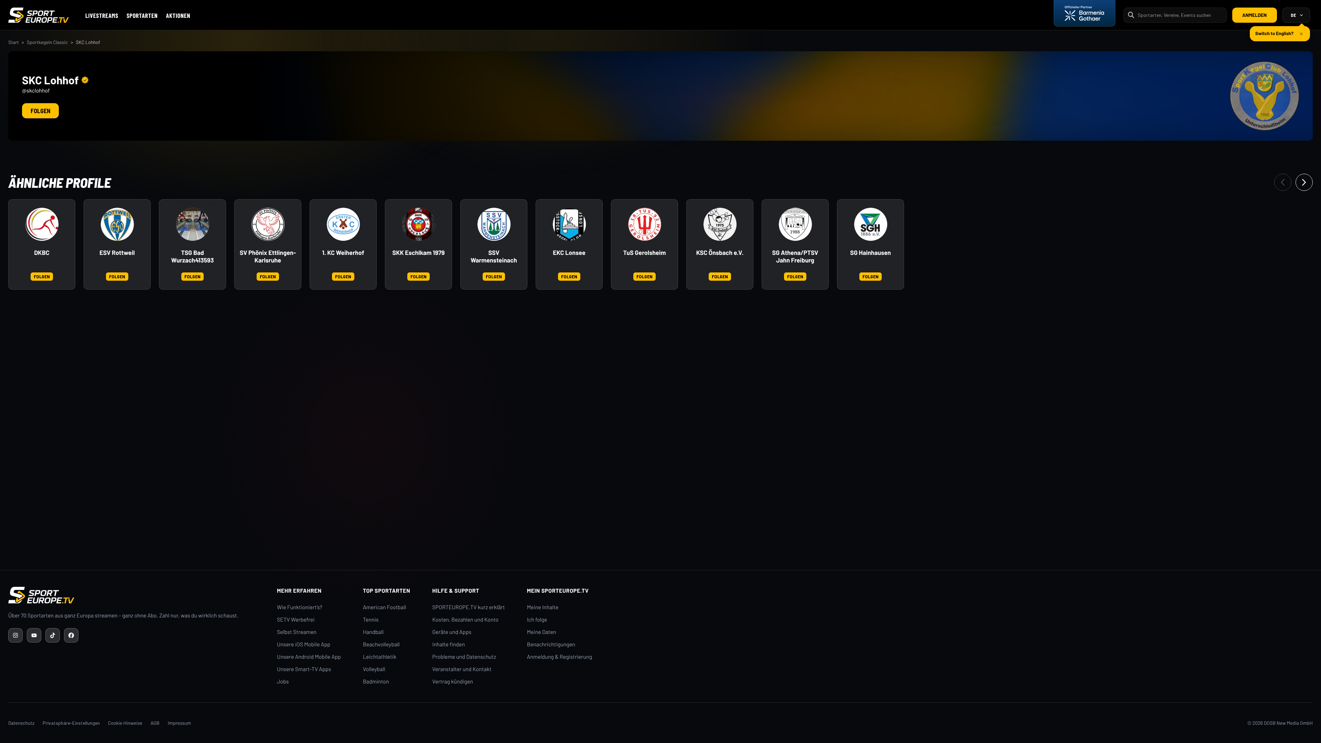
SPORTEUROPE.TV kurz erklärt (468, 607)
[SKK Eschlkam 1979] (418, 224)
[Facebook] (71, 635)
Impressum (179, 723)
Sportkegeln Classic (47, 42)
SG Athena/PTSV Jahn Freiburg (795, 256)
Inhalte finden (448, 644)
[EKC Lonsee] (569, 224)
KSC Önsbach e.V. (720, 252)
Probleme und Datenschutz (464, 657)
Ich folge (537, 619)
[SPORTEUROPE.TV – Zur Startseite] (38, 15)
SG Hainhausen (870, 252)
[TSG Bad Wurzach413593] (192, 224)
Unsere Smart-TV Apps (304, 669)
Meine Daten (541, 632)
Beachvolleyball (381, 644)
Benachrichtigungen (551, 644)
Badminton (376, 681)
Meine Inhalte (543, 607)
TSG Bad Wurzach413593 (192, 256)
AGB (155, 723)
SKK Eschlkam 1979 (418, 252)
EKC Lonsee (569, 252)
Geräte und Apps (452, 632)
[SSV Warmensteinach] (494, 224)
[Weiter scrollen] (1304, 182)
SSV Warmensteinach (494, 256)
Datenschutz (21, 723)
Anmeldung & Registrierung (559, 657)
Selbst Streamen (296, 632)
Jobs (283, 681)
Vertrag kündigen (452, 681)
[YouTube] (34, 635)
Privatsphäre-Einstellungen (71, 723)
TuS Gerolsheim (644, 252)
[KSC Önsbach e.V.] (720, 224)
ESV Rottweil (117, 252)
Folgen (40, 111)
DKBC (41, 252)
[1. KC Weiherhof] (343, 224)
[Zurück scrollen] (1282, 182)
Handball (373, 632)
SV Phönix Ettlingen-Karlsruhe (268, 256)
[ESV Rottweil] (117, 224)
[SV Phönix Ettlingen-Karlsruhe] (267, 224)
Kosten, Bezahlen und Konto (465, 619)
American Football (384, 607)
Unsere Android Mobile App (309, 657)
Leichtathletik (379, 657)
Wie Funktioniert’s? (299, 607)
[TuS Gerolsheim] (644, 224)
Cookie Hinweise (125, 723)
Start (13, 42)
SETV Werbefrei (295, 619)
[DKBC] (41, 224)
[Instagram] (15, 635)
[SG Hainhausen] (870, 224)
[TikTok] (52, 635)
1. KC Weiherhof (343, 252)
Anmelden (1254, 15)
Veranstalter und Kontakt (462, 669)
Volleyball (374, 669)
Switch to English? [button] (1274, 30)
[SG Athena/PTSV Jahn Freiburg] (795, 224)
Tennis (371, 619)
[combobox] (1180, 15)
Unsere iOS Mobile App (303, 644)
